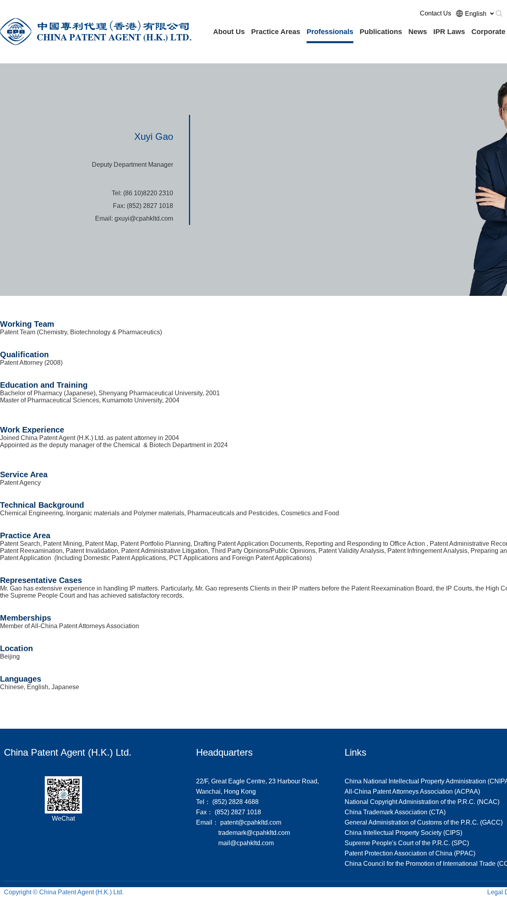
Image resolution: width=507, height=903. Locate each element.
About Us (229, 32)
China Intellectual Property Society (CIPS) (403, 832)
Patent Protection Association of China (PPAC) (410, 853)
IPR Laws (449, 32)
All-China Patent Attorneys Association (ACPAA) (412, 791)
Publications (381, 32)
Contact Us (435, 13)
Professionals (330, 32)
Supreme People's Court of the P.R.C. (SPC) (407, 843)
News (417, 32)
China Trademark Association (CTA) (395, 812)
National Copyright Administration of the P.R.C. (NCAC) (422, 801)
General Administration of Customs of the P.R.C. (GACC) (424, 822)
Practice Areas (275, 32)
